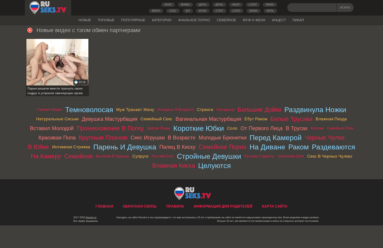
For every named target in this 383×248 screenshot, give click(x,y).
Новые (85, 20)
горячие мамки (49, 109)
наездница (225, 109)
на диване (267, 147)
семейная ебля (340, 128)
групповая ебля (290, 156)
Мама (270, 4)
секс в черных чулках (329, 156)
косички (317, 128)
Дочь (219, 4)
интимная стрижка (71, 147)
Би (188, 10)
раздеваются (333, 147)
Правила (175, 206)
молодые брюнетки (222, 138)
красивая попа (57, 138)
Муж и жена (254, 20)
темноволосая (89, 109)
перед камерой (276, 137)
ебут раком (255, 119)
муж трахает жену (135, 109)
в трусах (297, 128)
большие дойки (259, 109)
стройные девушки (209, 156)
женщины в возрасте (175, 109)
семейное (78, 156)
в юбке (38, 146)
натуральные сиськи (57, 119)
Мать (270, 10)
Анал (168, 4)
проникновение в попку (110, 128)
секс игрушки (148, 138)
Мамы (185, 4)
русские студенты (259, 156)
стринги (205, 109)
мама (254, 10)
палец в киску (177, 147)
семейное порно (222, 146)
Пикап (298, 20)
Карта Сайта (274, 206)
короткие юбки (198, 128)
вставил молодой (52, 128)
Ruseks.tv (91, 217)
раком (298, 147)
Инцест (279, 20)
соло (236, 10)
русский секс (163, 156)
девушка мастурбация (109, 119)
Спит (219, 10)
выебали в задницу (112, 156)
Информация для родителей (223, 206)
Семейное (226, 20)
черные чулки (324, 137)
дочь (202, 4)
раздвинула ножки (315, 109)
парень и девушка (124, 147)
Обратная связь (140, 206)
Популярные (133, 20)
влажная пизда (331, 119)
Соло (253, 4)
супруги (140, 156)
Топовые (106, 20)
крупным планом (103, 137)
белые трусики (291, 118)
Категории (162, 20)
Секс (173, 10)
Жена (156, 10)
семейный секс (156, 119)
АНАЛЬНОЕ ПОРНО (194, 20)
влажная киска (173, 165)
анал (236, 4)
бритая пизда (158, 128)
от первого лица (261, 128)
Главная (48, 8)
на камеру (46, 156)
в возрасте (181, 138)
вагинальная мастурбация (208, 119)
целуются (214, 165)
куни (202, 10)
